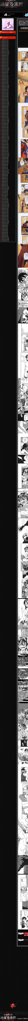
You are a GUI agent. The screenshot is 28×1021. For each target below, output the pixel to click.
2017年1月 (3, 202)
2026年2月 (3, 48)
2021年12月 (4, 119)
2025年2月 (3, 65)
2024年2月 (3, 82)
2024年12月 (4, 68)
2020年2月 (3, 150)
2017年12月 (4, 187)
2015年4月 (3, 232)
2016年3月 (3, 216)
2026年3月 (3, 47)
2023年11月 (4, 86)
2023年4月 (3, 96)
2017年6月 (3, 195)
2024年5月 (3, 78)
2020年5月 (3, 146)
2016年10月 (4, 206)
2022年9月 (3, 106)
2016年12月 (4, 204)
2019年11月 (4, 154)
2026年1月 (3, 49)
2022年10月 (4, 105)
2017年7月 (3, 194)
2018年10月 (4, 173)
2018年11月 (4, 171)
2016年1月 (3, 219)
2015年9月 (3, 225)
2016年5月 (3, 214)
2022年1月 (3, 117)
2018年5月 (3, 180)
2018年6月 (3, 178)
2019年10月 (4, 156)
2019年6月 (3, 161)
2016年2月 (3, 218)
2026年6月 (3, 42)
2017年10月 (4, 189)
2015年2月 (3, 235)
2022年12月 (4, 102)
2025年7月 (3, 58)
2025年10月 (4, 54)
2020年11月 (4, 137)
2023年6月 (3, 93)
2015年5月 (3, 231)
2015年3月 (3, 233)
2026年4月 (3, 45)
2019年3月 (3, 165)
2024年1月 (3, 83)
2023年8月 (3, 90)
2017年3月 (3, 199)
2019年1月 (3, 168)
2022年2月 (3, 116)
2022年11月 (4, 103)
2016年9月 (3, 208)
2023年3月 (3, 98)
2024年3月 (3, 81)
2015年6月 (3, 229)
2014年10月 (4, 240)
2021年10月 (4, 122)
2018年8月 (3, 175)
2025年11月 (4, 52)
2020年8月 (3, 141)
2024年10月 (4, 71)
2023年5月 (3, 95)
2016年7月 (3, 211)
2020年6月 (3, 144)
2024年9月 (3, 72)
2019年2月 (3, 167)
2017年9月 (3, 191)
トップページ (11, 14)
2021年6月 (3, 127)
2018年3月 (3, 182)
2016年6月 (3, 212)
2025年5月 (3, 61)
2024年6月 (3, 76)
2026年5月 (3, 44)
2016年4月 (3, 215)
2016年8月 (3, 209)
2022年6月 (3, 110)
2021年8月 (3, 124)
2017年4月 (3, 198)
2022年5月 (3, 112)
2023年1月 (3, 100)
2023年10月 (4, 88)
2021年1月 (3, 134)
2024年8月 (3, 73)
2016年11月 (4, 205)
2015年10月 (4, 223)
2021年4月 (3, 130)
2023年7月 (3, 92)
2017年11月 (4, 188)
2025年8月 (3, 56)
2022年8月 (3, 107)
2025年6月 (3, 59)
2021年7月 (3, 126)
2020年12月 (4, 136)
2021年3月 (3, 131)
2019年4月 (3, 164)
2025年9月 (3, 55)
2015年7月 (3, 228)
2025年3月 (3, 64)
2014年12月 (4, 238)
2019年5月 (3, 163)
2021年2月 (3, 133)
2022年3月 (3, 114)
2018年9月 (3, 174)
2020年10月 (4, 139)
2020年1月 (3, 151)
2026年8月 (3, 39)
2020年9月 (3, 140)
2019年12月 (4, 153)
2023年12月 (4, 85)
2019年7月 (3, 160)
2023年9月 (3, 89)
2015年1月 (3, 236)
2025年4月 (3, 62)
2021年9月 (3, 123)
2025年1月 (3, 66)
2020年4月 (3, 147)
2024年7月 (3, 75)
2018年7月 (3, 177)
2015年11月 (4, 222)
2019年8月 (3, 158)
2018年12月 (4, 170)
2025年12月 (4, 51)
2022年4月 (3, 113)
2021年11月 (4, 120)
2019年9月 (3, 157)
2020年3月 (3, 148)
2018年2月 (3, 184)
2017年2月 (3, 201)
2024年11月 (4, 69)
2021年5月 (3, 129)
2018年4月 (3, 181)
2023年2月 (3, 99)
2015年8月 (3, 226)
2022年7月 (3, 109)
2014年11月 (4, 239)
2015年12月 (4, 221)
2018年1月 (3, 185)
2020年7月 (3, 143)
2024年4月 (3, 79)
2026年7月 (3, 41)
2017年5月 (3, 197)
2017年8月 (3, 192)
